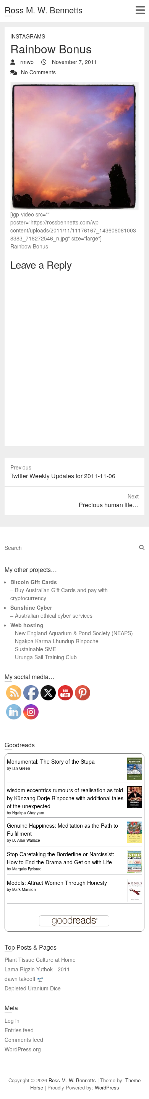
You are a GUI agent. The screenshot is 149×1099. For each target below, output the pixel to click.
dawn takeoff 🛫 (24, 978)
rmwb (26, 62)
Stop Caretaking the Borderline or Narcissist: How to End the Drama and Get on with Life (60, 858)
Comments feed (24, 1039)
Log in (12, 1020)
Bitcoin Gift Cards (33, 582)
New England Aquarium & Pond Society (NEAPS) (74, 633)
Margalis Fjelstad (27, 869)
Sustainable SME (35, 649)
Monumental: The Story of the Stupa (51, 761)
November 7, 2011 (73, 62)
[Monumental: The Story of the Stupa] (134, 761)
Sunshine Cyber (31, 607)
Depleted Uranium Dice (33, 988)
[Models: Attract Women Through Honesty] (134, 882)
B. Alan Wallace (26, 840)
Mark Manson (24, 889)
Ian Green (21, 768)
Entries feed (19, 1030)
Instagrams (27, 36)
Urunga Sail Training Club (46, 657)
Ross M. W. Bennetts (44, 10)
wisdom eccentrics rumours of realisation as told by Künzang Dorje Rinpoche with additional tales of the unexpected (65, 798)
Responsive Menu (140, 10)
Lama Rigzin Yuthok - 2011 (37, 969)
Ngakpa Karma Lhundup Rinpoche (57, 641)
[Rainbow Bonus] (74, 86)
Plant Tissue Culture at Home (40, 959)
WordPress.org (23, 1049)
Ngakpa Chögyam (28, 812)
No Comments (38, 72)
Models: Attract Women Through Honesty (57, 882)
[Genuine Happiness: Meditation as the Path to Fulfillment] (134, 825)
